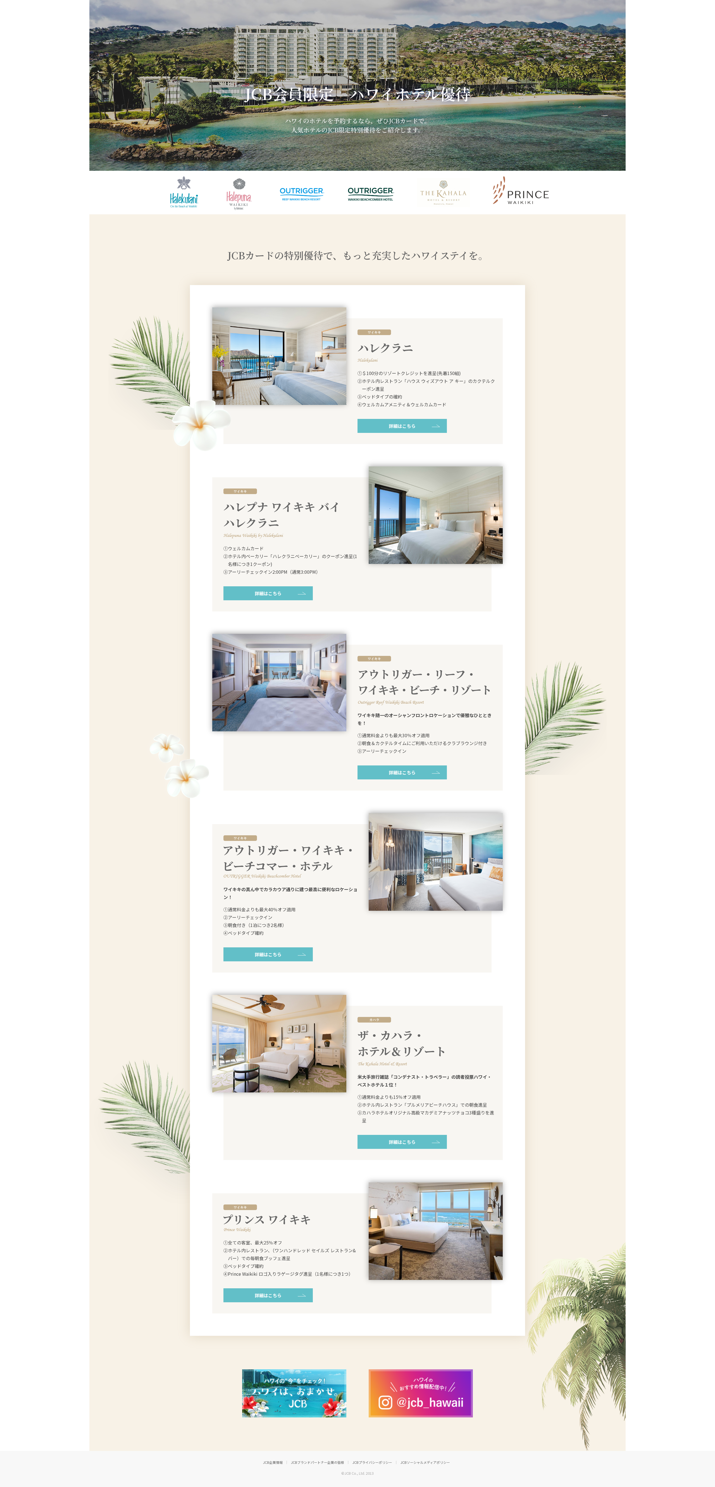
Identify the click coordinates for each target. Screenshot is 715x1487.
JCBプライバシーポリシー (372, 1462)
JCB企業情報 (273, 1462)
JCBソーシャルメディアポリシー (425, 1462)
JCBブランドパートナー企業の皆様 (317, 1462)
